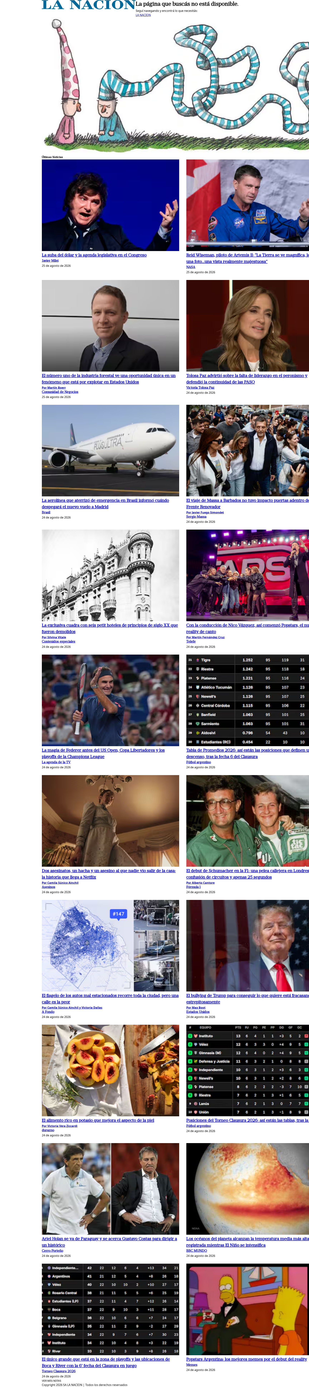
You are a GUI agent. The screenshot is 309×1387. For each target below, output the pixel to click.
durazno (48, 1130)
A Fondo (48, 1012)
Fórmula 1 (193, 887)
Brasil (46, 512)
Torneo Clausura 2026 (59, 1371)
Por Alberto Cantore (200, 883)
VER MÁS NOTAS (51, 1381)
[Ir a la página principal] (89, 8)
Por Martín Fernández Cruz (205, 637)
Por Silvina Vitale (54, 637)
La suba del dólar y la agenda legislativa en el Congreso (94, 255)
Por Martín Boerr (54, 388)
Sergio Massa (196, 517)
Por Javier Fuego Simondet (205, 512)
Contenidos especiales (58, 642)
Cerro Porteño (52, 1251)
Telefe (191, 642)
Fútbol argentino (198, 762)
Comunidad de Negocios (60, 392)
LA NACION (143, 15)
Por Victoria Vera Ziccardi (59, 1126)
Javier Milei (50, 261)
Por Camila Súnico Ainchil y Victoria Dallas (72, 1008)
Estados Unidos (198, 1012)
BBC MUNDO (196, 1251)
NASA (190, 267)
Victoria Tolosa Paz (200, 388)
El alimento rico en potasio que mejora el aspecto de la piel (98, 1120)
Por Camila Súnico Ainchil (60, 883)
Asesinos (48, 887)
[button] (110, 205)
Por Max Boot (195, 1008)
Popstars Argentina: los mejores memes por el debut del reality (246, 1359)
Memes (191, 1365)
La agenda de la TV (56, 762)
